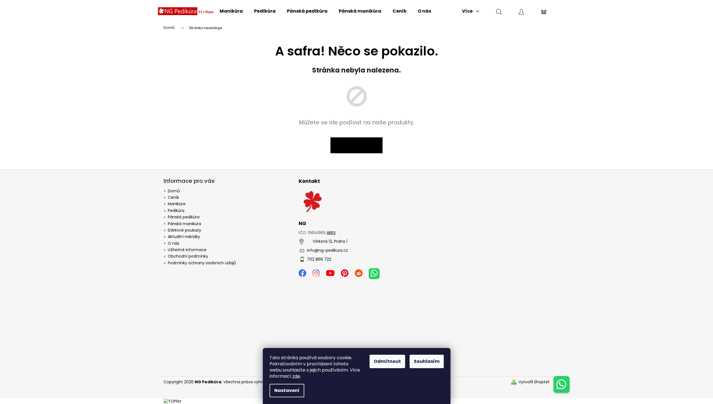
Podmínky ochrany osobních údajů (202, 263)
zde (296, 376)
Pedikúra (176, 210)
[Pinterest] (345, 273)
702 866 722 (319, 259)
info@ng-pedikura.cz (327, 250)
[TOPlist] (173, 401)
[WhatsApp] (374, 273)
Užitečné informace (187, 250)
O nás (173, 243)
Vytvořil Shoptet (534, 382)
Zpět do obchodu (356, 145)
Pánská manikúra (184, 223)
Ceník (173, 197)
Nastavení (286, 390)
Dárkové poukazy (184, 230)
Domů (174, 191)
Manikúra (176, 204)
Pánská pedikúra (183, 217)
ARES (331, 232)
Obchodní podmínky (188, 256)
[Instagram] (316, 273)
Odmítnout (387, 361)
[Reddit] (359, 273)
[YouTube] (330, 273)
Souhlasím (427, 361)
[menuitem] (231, 11)
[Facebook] (302, 273)
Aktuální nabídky (184, 236)
